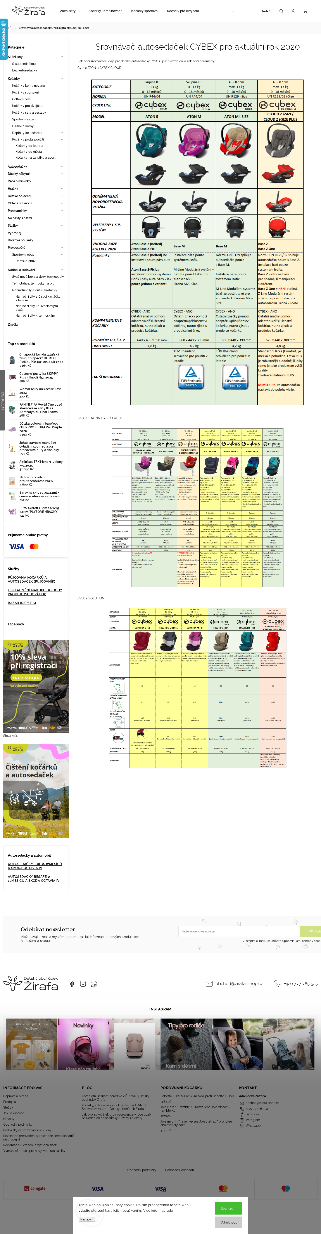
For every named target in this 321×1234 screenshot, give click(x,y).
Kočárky (14, 78)
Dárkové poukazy (20, 240)
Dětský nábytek (19, 173)
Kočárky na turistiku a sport (35, 157)
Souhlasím (228, 1208)
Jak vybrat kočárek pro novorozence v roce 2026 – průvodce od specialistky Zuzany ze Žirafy (117, 1116)
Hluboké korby (23, 126)
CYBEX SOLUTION (91, 598)
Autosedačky (17, 166)
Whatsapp (94, 984)
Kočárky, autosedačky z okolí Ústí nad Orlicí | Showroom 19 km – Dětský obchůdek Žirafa (114, 1107)
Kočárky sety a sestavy (29, 112)
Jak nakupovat (13, 1113)
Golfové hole (21, 99)
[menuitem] (70, 11)
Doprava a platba (15, 1096)
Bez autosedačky (24, 70)
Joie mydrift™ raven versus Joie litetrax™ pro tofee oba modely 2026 (196, 1123)
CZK (265, 10)
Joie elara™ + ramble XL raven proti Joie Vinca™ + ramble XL (195, 1108)
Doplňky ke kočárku (26, 133)
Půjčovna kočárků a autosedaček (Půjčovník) (31, 579)
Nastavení (86, 1219)
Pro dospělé (16, 247)
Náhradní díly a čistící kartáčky (34, 290)
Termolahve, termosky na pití (33, 283)
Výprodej (14, 233)
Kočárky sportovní (25, 92)
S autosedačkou (24, 64)
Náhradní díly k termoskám (35, 315)
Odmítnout (229, 1222)
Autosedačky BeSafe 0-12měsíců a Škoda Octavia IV (34, 879)
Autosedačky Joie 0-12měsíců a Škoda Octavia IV (35, 866)
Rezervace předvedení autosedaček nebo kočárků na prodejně (38, 1137)
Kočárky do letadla (29, 146)
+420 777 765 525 (301, 983)
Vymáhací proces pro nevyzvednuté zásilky (34, 1150)
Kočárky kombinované (28, 85)
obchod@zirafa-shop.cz (239, 983)
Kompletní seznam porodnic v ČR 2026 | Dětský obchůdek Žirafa (115, 1097)
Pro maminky (17, 210)
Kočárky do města (29, 151)
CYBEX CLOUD (110, 67)
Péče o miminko (19, 181)
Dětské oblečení (19, 196)
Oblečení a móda (20, 203)
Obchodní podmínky (17, 1124)
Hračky (13, 188)
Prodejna (9, 1102)
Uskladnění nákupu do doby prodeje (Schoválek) (35, 592)
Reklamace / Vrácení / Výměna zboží (30, 1145)
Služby (13, 225)
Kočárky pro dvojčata (27, 106)
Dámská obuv (26, 261)
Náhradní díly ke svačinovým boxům (37, 307)
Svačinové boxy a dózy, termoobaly (38, 276)
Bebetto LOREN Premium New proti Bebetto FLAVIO (197, 1096)
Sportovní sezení (24, 119)
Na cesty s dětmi (20, 218)
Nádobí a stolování (21, 270)
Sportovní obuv (23, 254)
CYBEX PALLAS (112, 418)
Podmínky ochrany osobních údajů (27, 1130)
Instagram (83, 984)
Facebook (72, 984)
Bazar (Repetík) (22, 603)
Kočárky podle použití (28, 139)
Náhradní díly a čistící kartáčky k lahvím (38, 298)
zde (170, 1211)
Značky (13, 324)
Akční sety (15, 57)
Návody (8, 1119)
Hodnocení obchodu (179, 1170)
